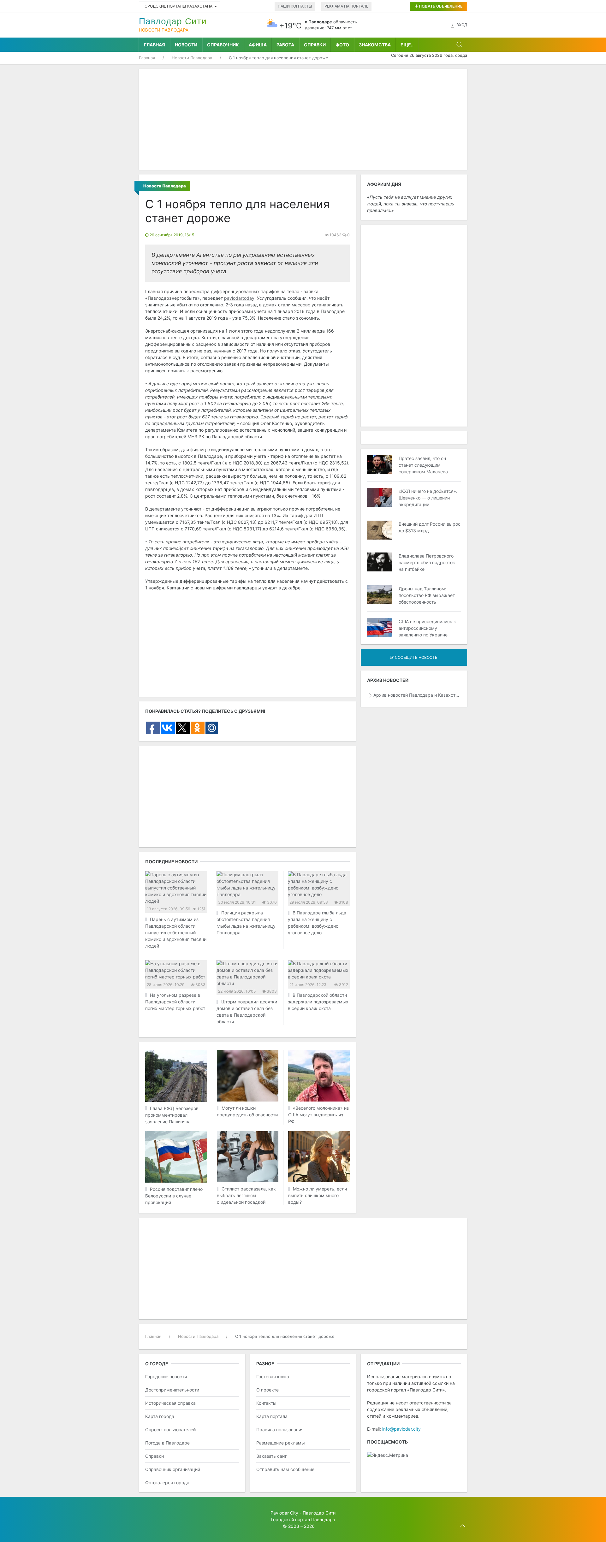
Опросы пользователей (170, 1429)
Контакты (266, 1403)
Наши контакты (295, 6)
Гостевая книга (272, 1376)
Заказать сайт (271, 1456)
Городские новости (166, 1376)
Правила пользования (280, 1429)
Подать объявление (440, 6)
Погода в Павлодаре (167, 1442)
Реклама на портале (346, 6)
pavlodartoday (239, 298)
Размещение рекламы (280, 1442)
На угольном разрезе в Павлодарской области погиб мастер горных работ (175, 1001)
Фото (342, 44)
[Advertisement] (303, 119)
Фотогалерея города (167, 1482)
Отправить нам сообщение (285, 1469)
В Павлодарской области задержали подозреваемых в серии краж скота (318, 1001)
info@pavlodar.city (401, 1429)
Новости (186, 44)
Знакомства (375, 44)
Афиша (258, 44)
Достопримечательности (172, 1389)
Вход (461, 24)
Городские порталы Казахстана (177, 6)
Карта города (159, 1416)
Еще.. (407, 44)
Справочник (223, 44)
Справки (315, 44)
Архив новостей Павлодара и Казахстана (417, 695)
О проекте (267, 1389)
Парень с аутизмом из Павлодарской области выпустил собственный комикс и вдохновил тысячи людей (175, 932)
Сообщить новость (415, 657)
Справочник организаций (172, 1469)
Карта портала (272, 1416)
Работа (285, 44)
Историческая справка (170, 1403)
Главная (154, 44)
